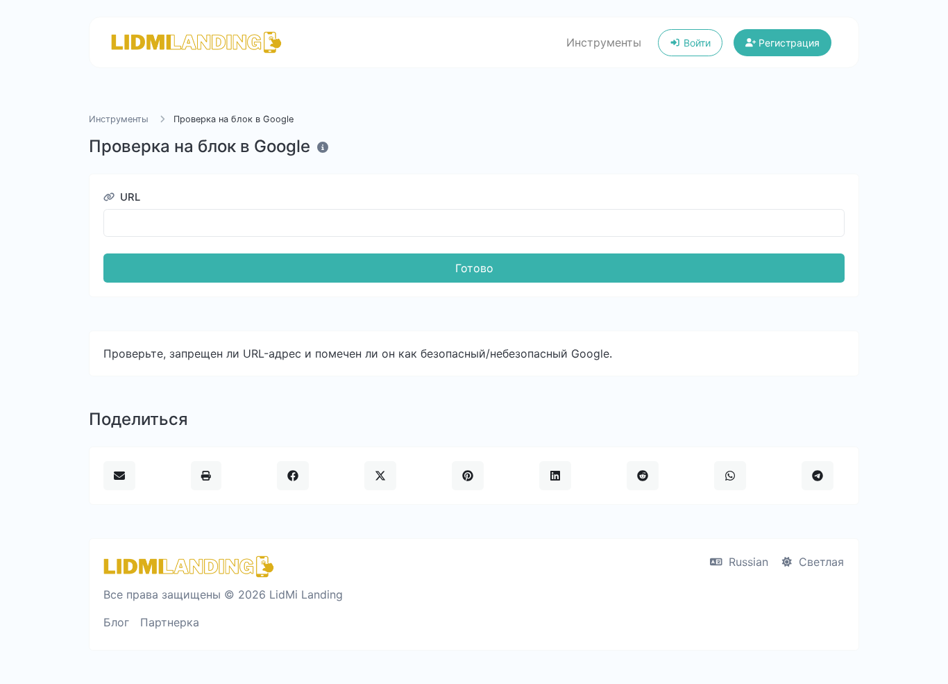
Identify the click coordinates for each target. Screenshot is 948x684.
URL (128, 197)
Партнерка (169, 622)
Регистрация (788, 43)
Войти (696, 43)
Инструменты (603, 42)
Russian (746, 562)
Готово (474, 268)
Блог (116, 622)
